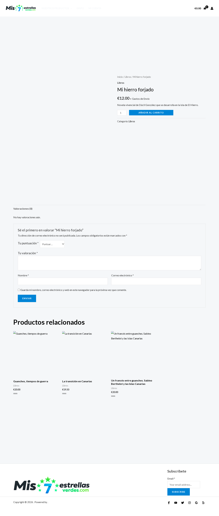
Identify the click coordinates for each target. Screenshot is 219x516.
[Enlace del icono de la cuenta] (212, 8)
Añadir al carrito (151, 112)
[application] (70, 8)
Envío (80, 8)
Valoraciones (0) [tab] (22, 208)
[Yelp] (203, 502)
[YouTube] (175, 502)
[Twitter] (182, 502)
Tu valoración (28, 253)
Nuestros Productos (55, 8)
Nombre (23, 275)
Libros (128, 76)
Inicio (120, 76)
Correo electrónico (122, 275)
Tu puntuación (28, 243)
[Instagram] (189, 502)
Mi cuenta (94, 8)
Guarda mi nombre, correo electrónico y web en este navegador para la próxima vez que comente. (73, 289)
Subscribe (178, 491)
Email (171, 478)
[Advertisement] (109, 40)
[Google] (196, 502)
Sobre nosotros (178, 8)
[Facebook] (168, 502)
